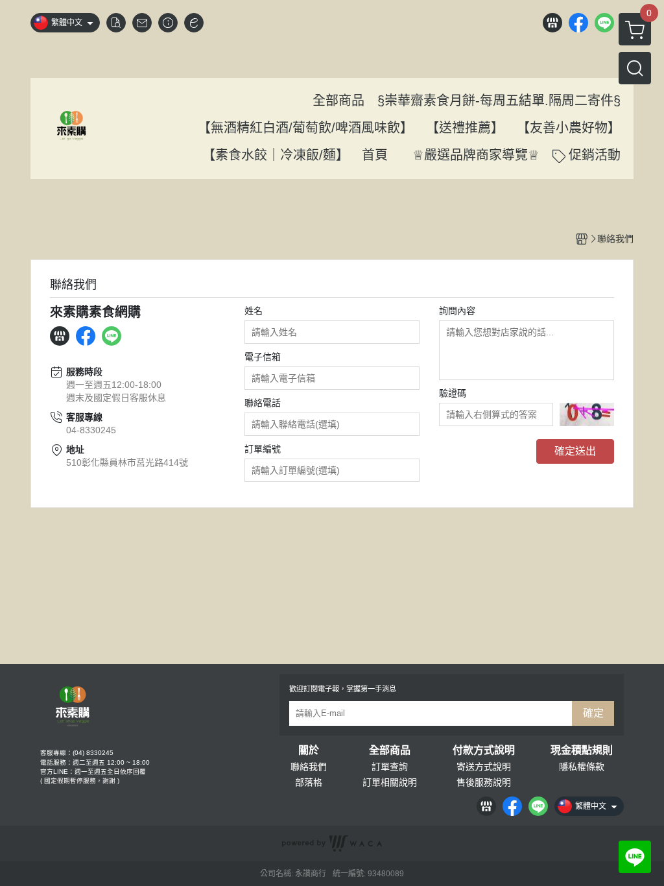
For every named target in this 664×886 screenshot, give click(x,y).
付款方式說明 (484, 750)
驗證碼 (452, 393)
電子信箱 (262, 357)
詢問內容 (457, 310)
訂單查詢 (390, 766)
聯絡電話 (262, 403)
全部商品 (389, 750)
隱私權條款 (581, 766)
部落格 (308, 782)
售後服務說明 (483, 782)
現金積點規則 (582, 750)
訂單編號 (262, 449)
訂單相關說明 (389, 782)
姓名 (253, 310)
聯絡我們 (308, 766)
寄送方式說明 (483, 766)
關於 (308, 750)
